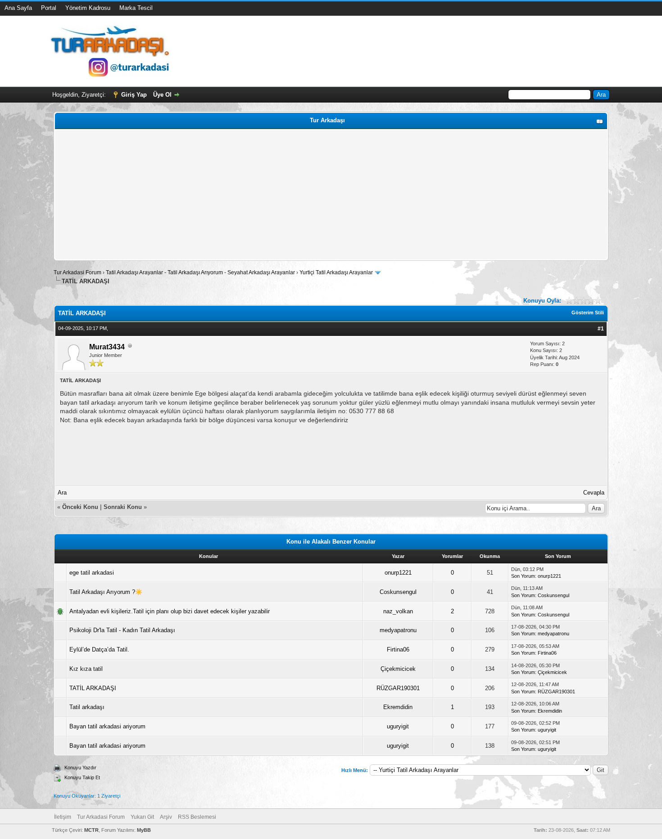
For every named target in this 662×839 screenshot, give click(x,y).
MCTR (91, 830)
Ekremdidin (398, 707)
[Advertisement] (327, 195)
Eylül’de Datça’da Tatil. (99, 649)
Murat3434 (107, 347)
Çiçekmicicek (398, 668)
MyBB (144, 830)
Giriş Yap (134, 94)
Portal (48, 7)
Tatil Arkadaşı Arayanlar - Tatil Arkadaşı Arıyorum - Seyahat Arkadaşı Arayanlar (201, 272)
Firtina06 (398, 649)
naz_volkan (398, 611)
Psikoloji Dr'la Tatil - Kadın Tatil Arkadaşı (122, 630)
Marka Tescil (136, 7)
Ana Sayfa (18, 7)
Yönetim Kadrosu (87, 7)
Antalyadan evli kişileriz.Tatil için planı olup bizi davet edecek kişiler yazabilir (169, 611)
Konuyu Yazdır (80, 767)
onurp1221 (398, 572)
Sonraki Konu (123, 507)
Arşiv (166, 817)
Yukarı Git (142, 817)
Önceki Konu (80, 507)
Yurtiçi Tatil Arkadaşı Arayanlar (336, 272)
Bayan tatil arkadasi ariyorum (107, 726)
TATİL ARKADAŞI (92, 688)
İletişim (62, 817)
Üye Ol (162, 94)
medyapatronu (398, 630)
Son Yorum (523, 576)
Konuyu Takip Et (82, 777)
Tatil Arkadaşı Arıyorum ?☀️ (105, 592)
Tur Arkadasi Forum (77, 272)
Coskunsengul (398, 592)
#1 (601, 329)
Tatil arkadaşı (86, 707)
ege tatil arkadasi (91, 572)
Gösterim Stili (587, 312)
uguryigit (398, 726)
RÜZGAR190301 (398, 688)
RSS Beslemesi (197, 817)
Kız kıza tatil (86, 668)
